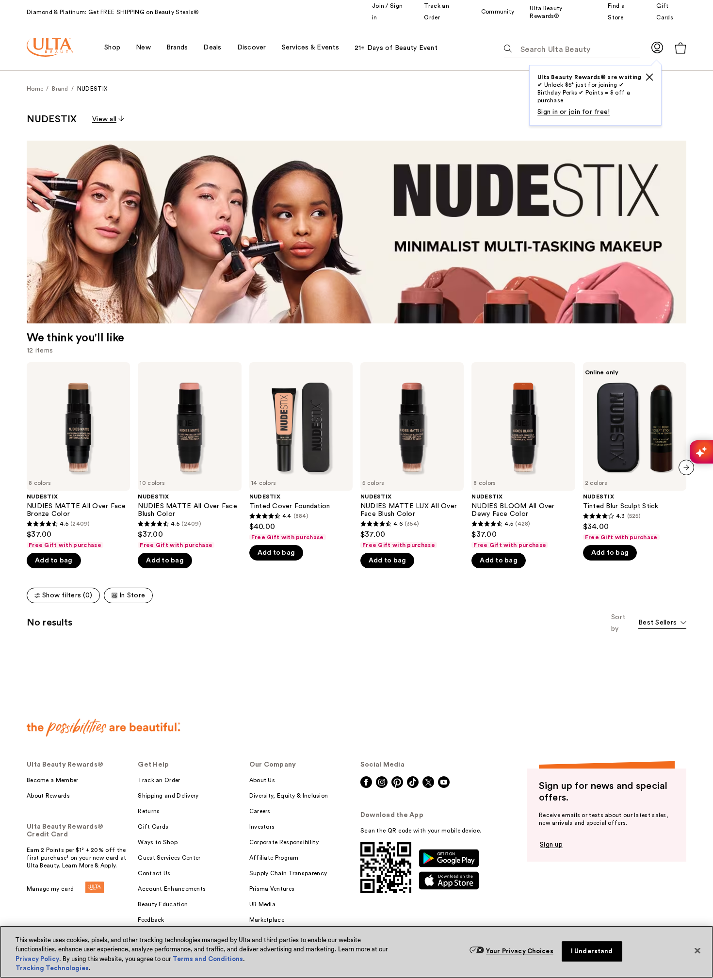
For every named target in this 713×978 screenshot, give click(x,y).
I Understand (592, 951)
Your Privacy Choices (519, 951)
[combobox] (662, 623)
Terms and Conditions (208, 959)
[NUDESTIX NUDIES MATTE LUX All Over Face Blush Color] (412, 455)
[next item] (686, 467)
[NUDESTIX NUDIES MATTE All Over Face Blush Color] (189, 455)
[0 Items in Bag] (680, 47)
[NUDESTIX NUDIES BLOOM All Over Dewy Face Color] (523, 455)
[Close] (697, 950)
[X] (649, 77)
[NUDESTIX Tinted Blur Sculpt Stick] (634, 451)
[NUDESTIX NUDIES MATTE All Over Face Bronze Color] (78, 455)
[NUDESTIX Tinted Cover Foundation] (301, 451)
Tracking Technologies (52, 968)
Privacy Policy (37, 959)
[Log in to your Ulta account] (657, 47)
